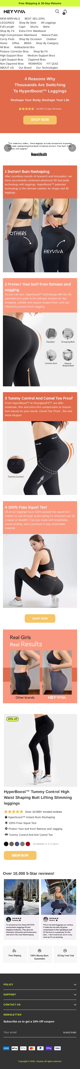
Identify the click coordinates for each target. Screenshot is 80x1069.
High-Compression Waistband (18, 35)
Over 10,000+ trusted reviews (43, 811)
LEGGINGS (7, 22)
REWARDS (35, 63)
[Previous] (8, 148)
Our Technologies (47, 67)
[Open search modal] (57, 12)
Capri (22, 26)
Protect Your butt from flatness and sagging (35, 828)
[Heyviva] (14, 11)
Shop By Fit (7, 30)
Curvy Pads (7, 39)
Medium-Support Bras (41, 55)
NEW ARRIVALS (10, 18)
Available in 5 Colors (45, 843)
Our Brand (25, 67)
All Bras (5, 47)
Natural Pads (50, 35)
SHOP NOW (40, 120)
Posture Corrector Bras (14, 51)
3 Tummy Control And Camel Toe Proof (39, 398)
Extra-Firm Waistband (32, 30)
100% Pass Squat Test (22, 823)
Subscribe (70, 1032)
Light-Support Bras (11, 59)
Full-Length (7, 26)
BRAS (27, 43)
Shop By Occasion (30, 39)
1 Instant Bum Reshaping (27, 171)
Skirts (46, 26)
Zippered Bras (37, 59)
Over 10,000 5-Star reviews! (28, 873)
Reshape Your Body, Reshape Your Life (40, 100)
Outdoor (51, 39)
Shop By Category (47, 43)
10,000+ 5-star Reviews (47, 108)
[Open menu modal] (74, 12)
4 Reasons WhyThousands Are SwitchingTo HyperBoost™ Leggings (40, 85)
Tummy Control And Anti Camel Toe (31, 834)
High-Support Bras (11, 55)
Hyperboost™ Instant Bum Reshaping (31, 817)
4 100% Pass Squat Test (26, 507)
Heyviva (39, 1061)
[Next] (72, 148)
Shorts (34, 26)
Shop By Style (27, 22)
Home (3, 43)
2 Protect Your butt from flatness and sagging (38, 287)
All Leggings (48, 22)
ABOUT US (7, 67)
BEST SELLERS (35, 18)
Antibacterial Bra (24, 47)
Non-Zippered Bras (12, 63)
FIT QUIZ (52, 63)
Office (15, 43)
